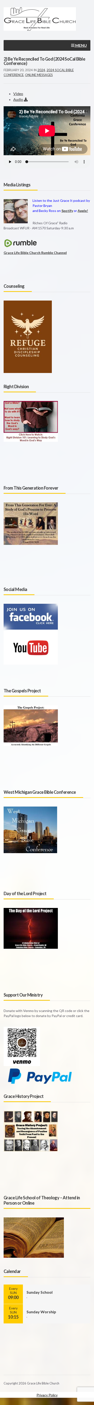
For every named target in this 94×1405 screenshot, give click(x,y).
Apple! (83, 211)
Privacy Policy (47, 1395)
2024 (41, 70)
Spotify (67, 211)
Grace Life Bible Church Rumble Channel (35, 253)
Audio (18, 99)
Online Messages (39, 75)
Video (18, 93)
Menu (80, 45)
